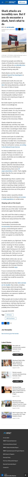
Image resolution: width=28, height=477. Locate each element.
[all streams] (26, 475)
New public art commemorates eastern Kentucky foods (18, 347)
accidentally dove (19, 65)
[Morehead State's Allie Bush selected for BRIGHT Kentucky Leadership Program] (7, 363)
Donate (23, 2)
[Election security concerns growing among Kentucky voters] (7, 375)
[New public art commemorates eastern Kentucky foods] (7, 348)
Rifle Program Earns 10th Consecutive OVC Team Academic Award (19, 414)
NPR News (9, 315)
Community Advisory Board (10, 444)
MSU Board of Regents (8, 454)
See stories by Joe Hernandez (10, 333)
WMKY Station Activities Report (10, 447)
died (3, 85)
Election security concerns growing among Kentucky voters (19, 374)
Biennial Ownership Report (9, 464)
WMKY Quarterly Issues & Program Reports (13, 450)
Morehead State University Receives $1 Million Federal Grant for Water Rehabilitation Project (19, 390)
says (16, 267)
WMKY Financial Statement (9, 440)
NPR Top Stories (11, 318)
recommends (6, 226)
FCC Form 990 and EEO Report (10, 460)
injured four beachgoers (15, 75)
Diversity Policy (6, 457)
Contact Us (5, 467)
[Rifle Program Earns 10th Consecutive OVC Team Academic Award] (7, 415)
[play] (2, 475)
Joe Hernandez (10, 27)
